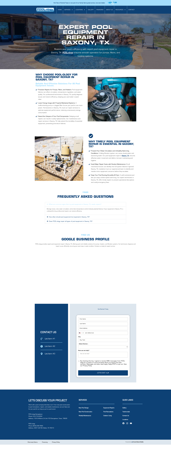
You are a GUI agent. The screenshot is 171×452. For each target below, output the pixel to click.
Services (67, 9)
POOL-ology (67, 52)
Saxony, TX (125, 155)
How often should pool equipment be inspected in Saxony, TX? (69, 217)
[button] (85, 204)
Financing (99, 9)
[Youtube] (131, 423)
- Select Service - (83, 344)
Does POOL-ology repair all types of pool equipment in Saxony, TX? (70, 221)
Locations (79, 9)
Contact (131, 9)
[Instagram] (127, 423)
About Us (109, 9)
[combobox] (81, 333)
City (79, 336)
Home (60, 9)
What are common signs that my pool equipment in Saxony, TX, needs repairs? (75, 204)
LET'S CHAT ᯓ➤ (103, 373)
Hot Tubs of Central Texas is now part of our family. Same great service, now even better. (80, 3)
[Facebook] (123, 423)
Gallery (91, 9)
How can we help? (83, 350)
